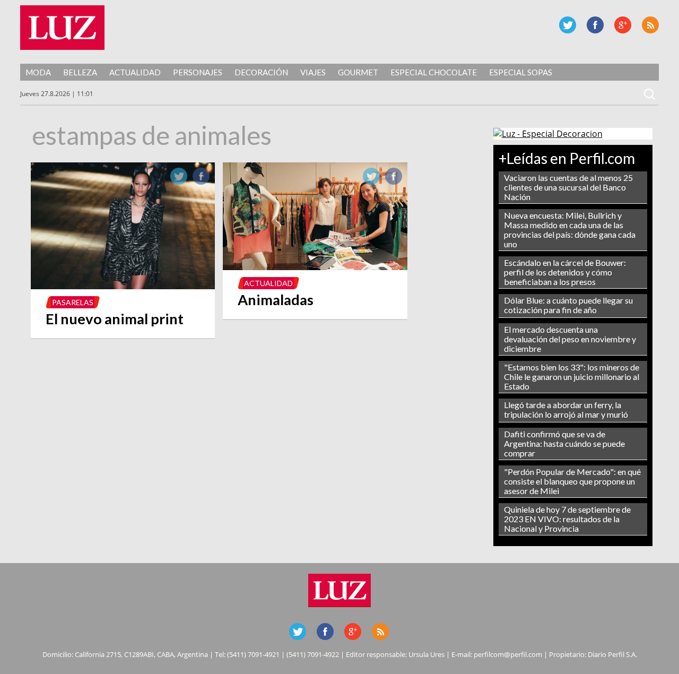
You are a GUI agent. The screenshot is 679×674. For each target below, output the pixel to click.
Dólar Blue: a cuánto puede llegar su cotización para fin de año (568, 305)
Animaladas (276, 299)
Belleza (80, 72)
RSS (650, 24)
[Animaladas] (315, 267)
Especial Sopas (520, 72)
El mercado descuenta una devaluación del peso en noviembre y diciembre (570, 338)
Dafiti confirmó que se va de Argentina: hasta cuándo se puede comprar (564, 443)
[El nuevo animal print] (123, 286)
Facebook (595, 24)
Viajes (313, 72)
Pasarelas (72, 302)
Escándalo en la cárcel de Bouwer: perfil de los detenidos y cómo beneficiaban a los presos (565, 272)
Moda (38, 72)
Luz (62, 27)
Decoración (261, 72)
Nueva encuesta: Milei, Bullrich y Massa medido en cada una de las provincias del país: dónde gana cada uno (570, 229)
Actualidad (135, 72)
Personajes (197, 72)
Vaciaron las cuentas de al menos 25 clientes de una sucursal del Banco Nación (568, 187)
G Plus (622, 24)
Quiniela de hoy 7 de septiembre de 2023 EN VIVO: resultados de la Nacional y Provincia (567, 518)
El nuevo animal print (115, 318)
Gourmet (358, 72)
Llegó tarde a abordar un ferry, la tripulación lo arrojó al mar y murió (566, 409)
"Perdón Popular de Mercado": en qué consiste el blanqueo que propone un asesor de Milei (572, 481)
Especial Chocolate (433, 72)
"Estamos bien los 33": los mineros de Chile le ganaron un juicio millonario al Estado (571, 376)
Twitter (567, 24)
